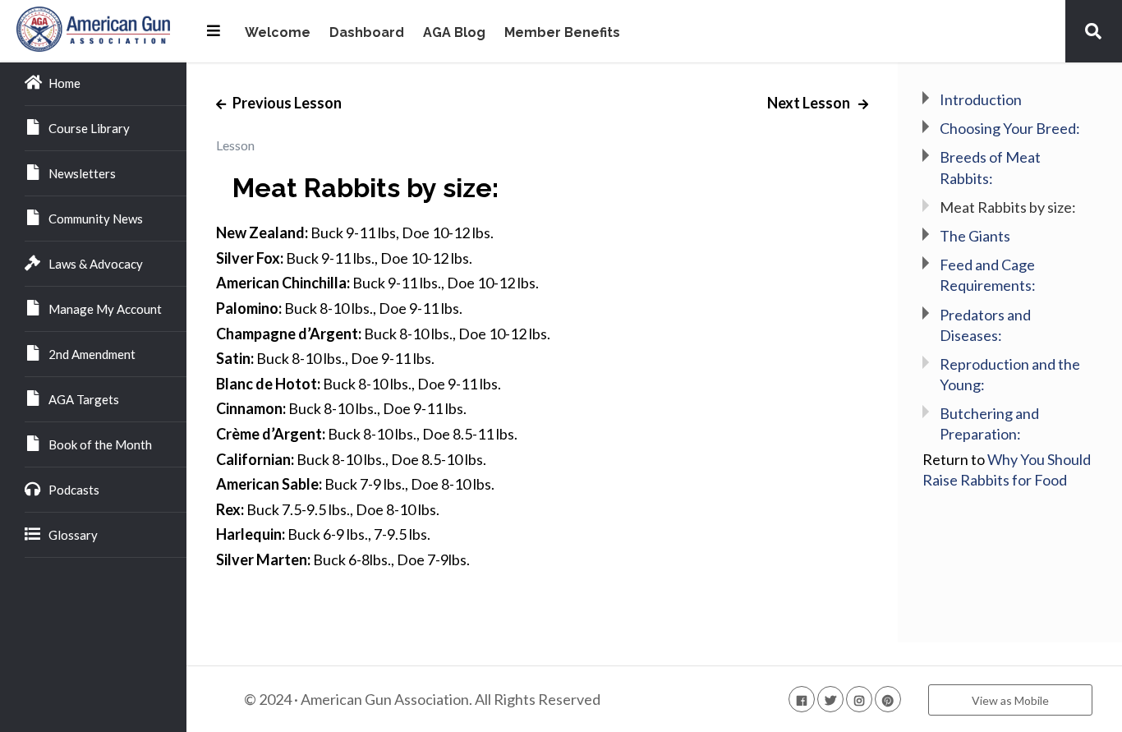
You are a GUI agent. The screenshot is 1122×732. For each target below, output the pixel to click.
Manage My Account (105, 309)
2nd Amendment (92, 354)
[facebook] (802, 699)
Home (64, 83)
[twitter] (830, 699)
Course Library (89, 128)
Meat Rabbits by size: (1008, 207)
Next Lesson (810, 103)
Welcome (277, 33)
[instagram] (859, 699)
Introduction (981, 99)
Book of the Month (100, 444)
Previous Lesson (286, 103)
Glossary (73, 534)
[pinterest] (888, 699)
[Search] (1093, 30)
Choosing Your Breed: (1010, 128)
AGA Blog (454, 33)
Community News (95, 218)
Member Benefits (562, 33)
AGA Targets (83, 399)
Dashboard (366, 33)
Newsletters (82, 173)
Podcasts (73, 489)
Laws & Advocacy (95, 263)
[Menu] (213, 30)
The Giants (975, 236)
